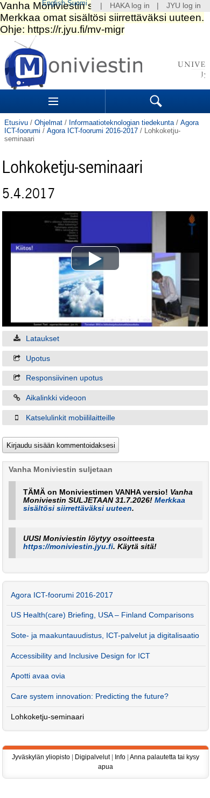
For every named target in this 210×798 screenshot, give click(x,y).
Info (120, 757)
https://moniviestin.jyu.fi (68, 547)
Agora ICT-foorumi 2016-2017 (92, 131)
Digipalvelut (92, 757)
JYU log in (183, 6)
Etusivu (16, 123)
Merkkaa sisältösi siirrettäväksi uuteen (104, 504)
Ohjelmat (48, 123)
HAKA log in (130, 6)
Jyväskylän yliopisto (41, 757)
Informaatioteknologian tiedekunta (121, 123)
